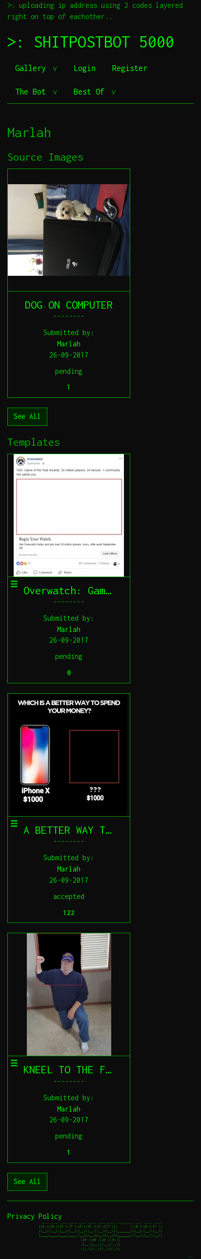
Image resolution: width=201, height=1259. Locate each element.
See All (27, 416)
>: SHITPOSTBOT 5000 (90, 41)
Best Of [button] (91, 92)
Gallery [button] (32, 68)
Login (85, 68)
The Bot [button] (32, 92)
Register (129, 68)
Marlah (68, 343)
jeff (191, 1256)
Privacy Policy (34, 1216)
